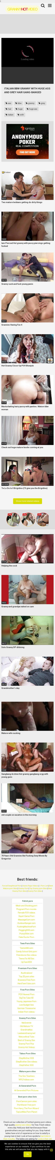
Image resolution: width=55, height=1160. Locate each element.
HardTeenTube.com (26, 983)
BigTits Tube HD (26, 998)
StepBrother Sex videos (26, 1062)
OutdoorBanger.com (26, 923)
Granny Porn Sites (35, 891)
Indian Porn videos (26, 1012)
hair (9, 109)
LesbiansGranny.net (26, 1033)
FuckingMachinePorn (26, 927)
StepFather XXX (26, 1065)
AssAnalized (26, 973)
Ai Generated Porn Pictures (26, 1090)
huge (20, 109)
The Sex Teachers (26, 1076)
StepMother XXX (26, 1058)
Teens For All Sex (26, 958)
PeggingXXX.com (26, 930)
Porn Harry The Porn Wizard (26, 1108)
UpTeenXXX (26, 962)
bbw (19, 103)
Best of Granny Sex (26, 1040)
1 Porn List (43, 886)
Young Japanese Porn (26, 1001)
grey (43, 103)
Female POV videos (26, 913)
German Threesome (26, 1008)
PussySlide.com (26, 934)
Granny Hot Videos (26, 1047)
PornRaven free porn (26, 1105)
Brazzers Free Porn (26, 980)
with (22, 115)
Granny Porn (23, 888)
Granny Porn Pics (26, 1044)
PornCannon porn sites (26, 1101)
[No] (51, 1150)
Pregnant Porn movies (26, 909)
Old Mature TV (26, 1026)
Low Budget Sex (26, 1005)
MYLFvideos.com (26, 1079)
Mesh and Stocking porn (26, 906)
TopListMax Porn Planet (26, 1112)
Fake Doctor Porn (26, 937)
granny (31, 103)
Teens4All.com (26, 948)
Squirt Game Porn (26, 916)
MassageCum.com (26, 920)
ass (9, 103)
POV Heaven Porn (26, 994)
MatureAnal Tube (26, 1037)
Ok (27, 1154)
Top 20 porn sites (26, 976)
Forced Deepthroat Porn (11, 886)
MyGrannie (26, 1023)
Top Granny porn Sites (38, 888)
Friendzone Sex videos (26, 955)
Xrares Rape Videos (30, 886)
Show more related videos (27, 501)
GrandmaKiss (26, 1030)
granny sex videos (23, 1125)
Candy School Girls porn (26, 951)
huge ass (33, 109)
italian (10, 115)
